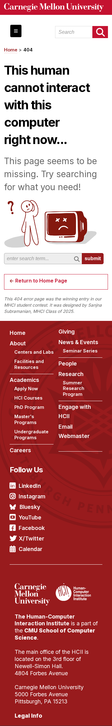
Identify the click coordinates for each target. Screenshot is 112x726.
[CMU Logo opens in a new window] (56, 7)
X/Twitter (31, 538)
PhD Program (29, 407)
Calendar (30, 549)
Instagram (32, 496)
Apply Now (26, 388)
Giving (66, 331)
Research (70, 374)
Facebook (32, 528)
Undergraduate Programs (31, 434)
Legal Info (28, 715)
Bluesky (30, 507)
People (67, 363)
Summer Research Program (73, 388)
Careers (20, 450)
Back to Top (80, 714)
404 (28, 49)
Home (10, 49)
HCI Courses (28, 397)
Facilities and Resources (29, 364)
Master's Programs (25, 419)
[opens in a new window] (34, 587)
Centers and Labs (34, 352)
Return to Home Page (41, 281)
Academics (24, 380)
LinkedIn (30, 486)
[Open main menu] (15, 31)
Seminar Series (80, 350)
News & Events (78, 342)
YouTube (30, 517)
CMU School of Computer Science (55, 634)
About (18, 343)
